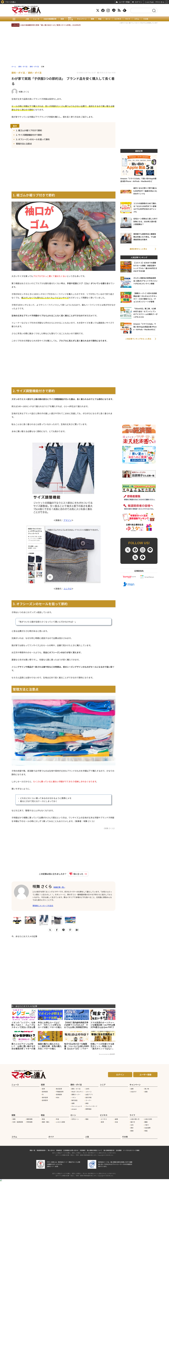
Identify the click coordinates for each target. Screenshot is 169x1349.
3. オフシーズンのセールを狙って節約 (33, 139)
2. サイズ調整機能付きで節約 (29, 134)
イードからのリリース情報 (131, 1150)
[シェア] (57, 930)
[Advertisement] (63, 969)
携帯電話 (88, 1109)
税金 (99, 19)
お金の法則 (148, 1119)
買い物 (147, 1089)
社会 (116, 1122)
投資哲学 (45, 1100)
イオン (74, 1097)
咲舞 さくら (42, 886)
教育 (132, 1131)
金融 (146, 1092)
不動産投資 (59, 1092)
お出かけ (133, 1092)
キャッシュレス (77, 1106)
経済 (102, 1122)
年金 (57, 1119)
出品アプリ (89, 1094)
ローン (108, 19)
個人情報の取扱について (94, 1150)
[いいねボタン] (76, 873)
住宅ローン (75, 1119)
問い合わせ (51, 1150)
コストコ (88, 1092)
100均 (87, 1089)
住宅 (132, 1125)
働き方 (133, 1122)
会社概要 (118, 1150)
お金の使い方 (135, 1119)
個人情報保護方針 (109, 1150)
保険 (92, 19)
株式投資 (59, 1089)
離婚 (146, 1122)
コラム (136, 19)
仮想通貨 (59, 1094)
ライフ (127, 19)
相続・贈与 (45, 1122)
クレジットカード (91, 1106)
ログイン (120, 1074)
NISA (57, 1097)
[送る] (63, 930)
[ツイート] (50, 930)
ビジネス (118, 19)
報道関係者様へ (41, 1150)
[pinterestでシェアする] (70, 930)
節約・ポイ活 (70, 19)
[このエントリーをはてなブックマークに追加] (77, 930)
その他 (145, 19)
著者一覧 (32, 1150)
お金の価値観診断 (50, 19)
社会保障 (147, 1128)
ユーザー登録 (145, 1074)
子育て (147, 1125)
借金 (86, 1119)
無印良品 (74, 1100)
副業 (116, 1119)
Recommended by (104, 1054)
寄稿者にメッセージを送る (43, 905)
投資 (62, 19)
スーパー (88, 1100)
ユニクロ (67, 588)
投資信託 (45, 1092)
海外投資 (45, 1097)
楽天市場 (88, 1097)
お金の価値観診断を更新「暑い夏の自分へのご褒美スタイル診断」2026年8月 (50, 25)
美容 (86, 1103)
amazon (74, 1109)
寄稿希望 (59, 1150)
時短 (146, 1131)
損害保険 (29, 1119)
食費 (73, 1103)
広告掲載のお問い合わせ (70, 1150)
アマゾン (67, 520)
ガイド (51, 1136)
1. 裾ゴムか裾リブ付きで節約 (29, 130)
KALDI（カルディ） (78, 1092)
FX (43, 1094)
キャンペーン (82, 19)
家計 (132, 1128)
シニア (103, 1084)
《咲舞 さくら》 (109, 828)
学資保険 (29, 1122)
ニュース (36, 19)
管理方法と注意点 (24, 143)
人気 (27, 19)
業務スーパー (76, 1094)
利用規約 (82, 1150)
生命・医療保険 (17, 1122)
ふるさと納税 (60, 1122)
